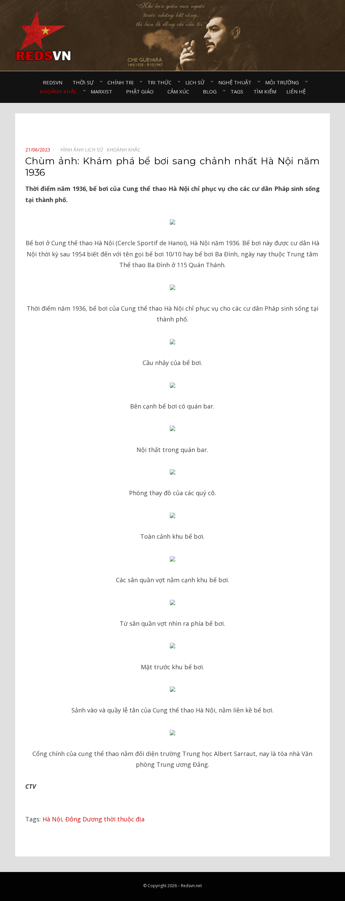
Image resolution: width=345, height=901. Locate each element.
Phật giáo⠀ (141, 91)
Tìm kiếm (264, 91)
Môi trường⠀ (284, 82)
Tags (236, 91)
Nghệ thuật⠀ (236, 82)
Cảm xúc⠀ (180, 91)
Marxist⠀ (103, 91)
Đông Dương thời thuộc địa (105, 819)
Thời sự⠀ (84, 82)
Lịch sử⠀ (196, 82)
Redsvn (52, 82)
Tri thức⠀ (161, 82)
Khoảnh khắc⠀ (60, 91)
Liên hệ (296, 91)
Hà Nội (52, 819)
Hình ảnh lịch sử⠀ (83, 149)
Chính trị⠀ (122, 82)
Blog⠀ (211, 91)
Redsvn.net (191, 886)
